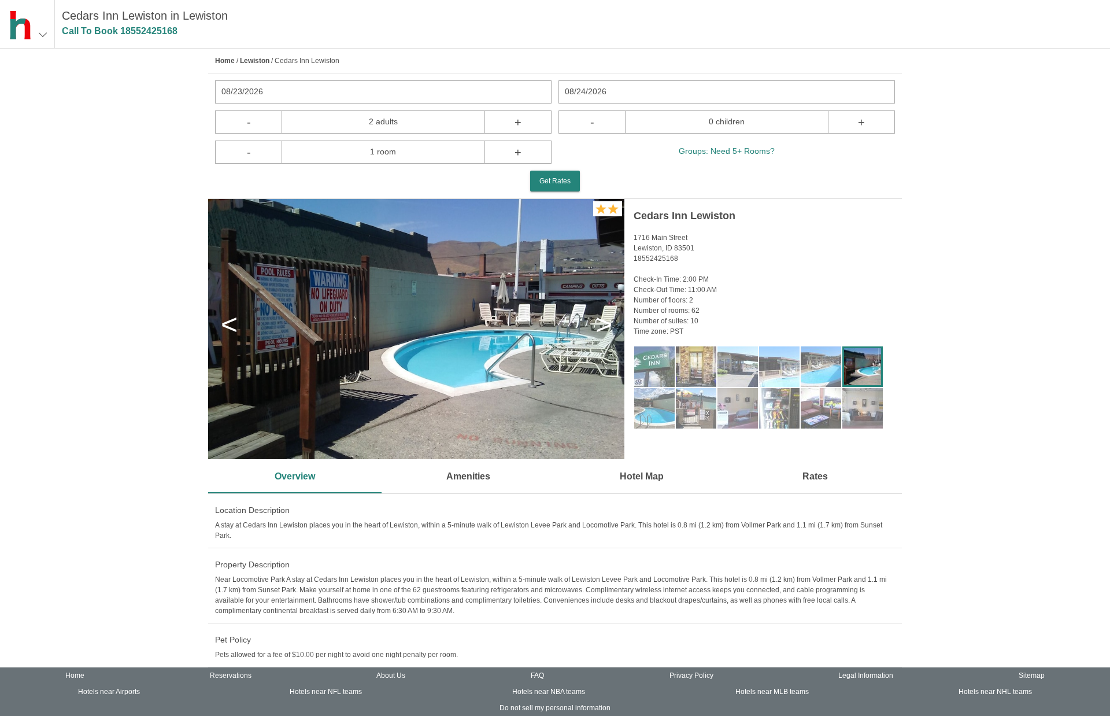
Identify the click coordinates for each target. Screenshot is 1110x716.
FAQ (537, 675)
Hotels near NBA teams (548, 692)
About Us (390, 675)
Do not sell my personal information (555, 708)
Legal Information (865, 675)
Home (225, 61)
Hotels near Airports (109, 692)
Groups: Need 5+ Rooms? (727, 151)
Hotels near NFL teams (326, 692)
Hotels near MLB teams (772, 692)
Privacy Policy (691, 675)
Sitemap (1032, 675)
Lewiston (254, 61)
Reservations (230, 675)
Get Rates (555, 181)
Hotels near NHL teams (995, 692)
